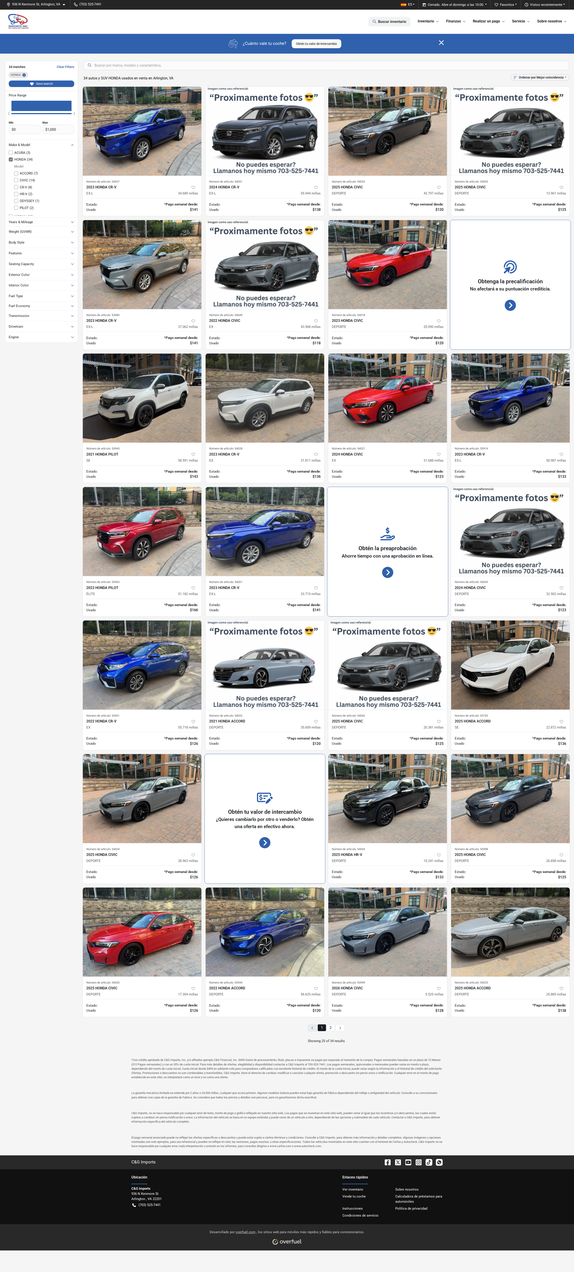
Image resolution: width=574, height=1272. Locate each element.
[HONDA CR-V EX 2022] (142, 664)
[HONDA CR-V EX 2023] (265, 398)
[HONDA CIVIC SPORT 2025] (387, 131)
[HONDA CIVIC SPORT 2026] (387, 932)
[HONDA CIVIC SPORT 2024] (510, 531)
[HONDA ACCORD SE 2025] (510, 664)
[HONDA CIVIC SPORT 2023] (387, 264)
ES (410, 4)
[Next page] (340, 1027)
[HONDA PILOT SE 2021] (142, 398)
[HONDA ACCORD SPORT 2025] (510, 932)
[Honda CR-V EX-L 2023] (142, 131)
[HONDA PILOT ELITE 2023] (142, 531)
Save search (44, 83)
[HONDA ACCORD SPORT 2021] (265, 664)
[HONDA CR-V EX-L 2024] (265, 131)
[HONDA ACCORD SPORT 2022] (265, 932)
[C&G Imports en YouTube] (406, 1162)
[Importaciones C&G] (18, 21)
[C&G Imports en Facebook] (386, 1162)
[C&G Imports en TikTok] (427, 1162)
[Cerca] (441, 42)
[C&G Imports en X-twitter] (396, 1162)
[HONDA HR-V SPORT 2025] (387, 798)
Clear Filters (65, 67)
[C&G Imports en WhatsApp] (437, 1162)
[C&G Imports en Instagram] (417, 1162)
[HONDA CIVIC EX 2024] (387, 398)
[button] (37, 4)
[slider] (8, 113)
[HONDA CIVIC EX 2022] (265, 264)
